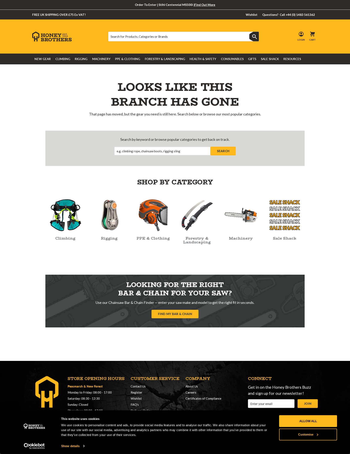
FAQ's (135, 404)
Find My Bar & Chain (175, 314)
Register (136, 392)
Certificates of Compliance (203, 398)
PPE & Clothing (127, 59)
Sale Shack (270, 59)
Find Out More (204, 4)
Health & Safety (203, 59)
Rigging (81, 59)
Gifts (252, 59)
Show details (70, 446)
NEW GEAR (42, 59)
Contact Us (138, 386)
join (307, 403)
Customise (305, 434)
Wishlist (251, 14)
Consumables (232, 59)
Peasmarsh (75, 386)
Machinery (101, 59)
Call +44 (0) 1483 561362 (288, 14)
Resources (292, 59)
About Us (192, 386)
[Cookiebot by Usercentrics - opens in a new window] (34, 446)
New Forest (95, 386)
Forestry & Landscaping (165, 59)
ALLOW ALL (308, 421)
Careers (191, 392)
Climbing (62, 59)
